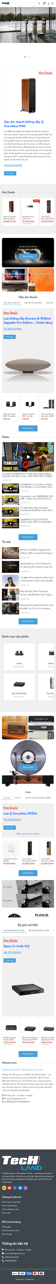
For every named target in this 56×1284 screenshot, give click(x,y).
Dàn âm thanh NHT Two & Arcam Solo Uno (29, 416)
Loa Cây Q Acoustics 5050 (48, 218)
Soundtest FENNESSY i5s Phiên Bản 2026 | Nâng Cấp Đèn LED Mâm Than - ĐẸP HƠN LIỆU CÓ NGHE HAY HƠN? (27, 476)
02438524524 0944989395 (17, 1102)
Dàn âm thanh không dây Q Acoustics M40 (10, 219)
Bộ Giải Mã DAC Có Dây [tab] (14, 931)
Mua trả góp (7, 1234)
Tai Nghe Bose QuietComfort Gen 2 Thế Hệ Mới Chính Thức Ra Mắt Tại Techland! (37, 581)
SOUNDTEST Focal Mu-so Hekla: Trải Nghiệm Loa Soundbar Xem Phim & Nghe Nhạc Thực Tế (36, 487)
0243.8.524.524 (12, 1257)
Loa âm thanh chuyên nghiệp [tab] (38, 798)
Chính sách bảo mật (10, 1209)
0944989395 (11, 1261)
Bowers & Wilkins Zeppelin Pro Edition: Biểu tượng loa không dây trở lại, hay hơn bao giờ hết (37, 553)
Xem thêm (28, 256)
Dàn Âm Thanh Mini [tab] (33, 303)
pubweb (37, 1279)
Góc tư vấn (6, 1213)
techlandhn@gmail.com (15, 1099)
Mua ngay (10, 173)
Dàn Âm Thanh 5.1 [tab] (12, 303)
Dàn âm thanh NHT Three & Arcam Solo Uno (10, 416)
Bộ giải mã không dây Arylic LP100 (30, 1039)
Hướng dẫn (6, 1227)
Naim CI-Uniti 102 (17, 946)
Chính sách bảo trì (9, 1206)
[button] (25, 57)
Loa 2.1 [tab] (7, 798)
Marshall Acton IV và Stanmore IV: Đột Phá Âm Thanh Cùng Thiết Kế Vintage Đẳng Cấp (37, 567)
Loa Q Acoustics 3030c (20, 813)
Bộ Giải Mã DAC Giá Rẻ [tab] (39, 931)
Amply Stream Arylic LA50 (9, 1039)
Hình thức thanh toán (10, 1231)
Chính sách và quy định (11, 1202)
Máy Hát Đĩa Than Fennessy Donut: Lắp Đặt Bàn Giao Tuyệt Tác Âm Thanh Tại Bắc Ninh (35, 594)
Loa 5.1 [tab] (18, 798)
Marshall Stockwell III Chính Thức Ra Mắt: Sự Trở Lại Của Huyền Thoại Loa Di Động (37, 608)
